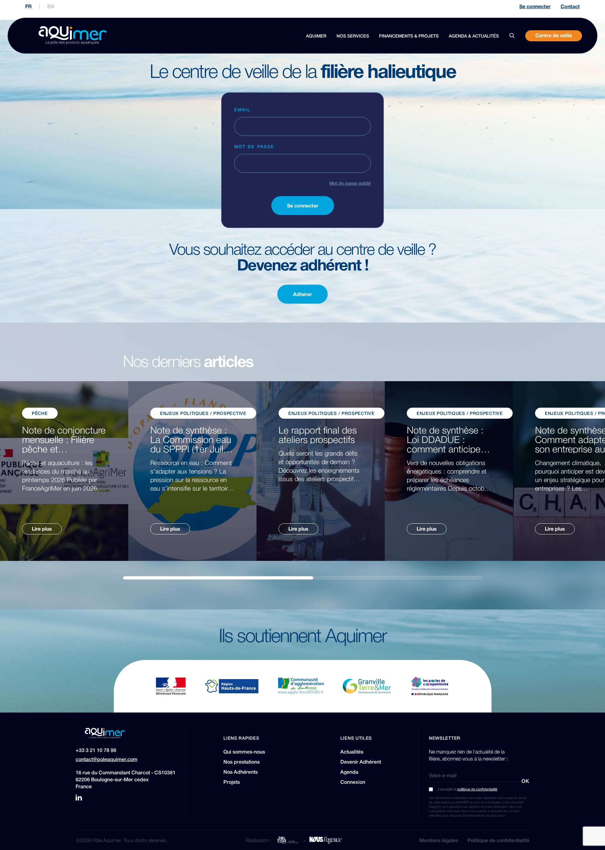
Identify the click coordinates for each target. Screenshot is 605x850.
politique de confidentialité (477, 789)
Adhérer (302, 294)
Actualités (351, 751)
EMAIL (242, 109)
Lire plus (42, 528)
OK (525, 780)
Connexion (352, 781)
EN (50, 6)
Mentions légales (438, 840)
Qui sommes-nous (244, 751)
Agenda (349, 771)
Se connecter (534, 6)
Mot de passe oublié (350, 183)
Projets (231, 781)
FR (28, 6)
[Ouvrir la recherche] (512, 35)
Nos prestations (241, 761)
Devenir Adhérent (360, 761)
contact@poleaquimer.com (106, 759)
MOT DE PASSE (254, 146)
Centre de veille (553, 35)
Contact (570, 6)
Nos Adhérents (240, 771)
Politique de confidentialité (498, 840)
